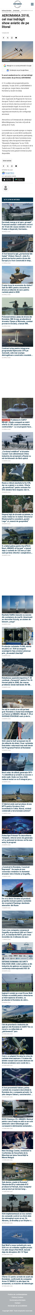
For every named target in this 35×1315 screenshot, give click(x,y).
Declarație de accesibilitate (17, 1306)
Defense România (6, 10)
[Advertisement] (17, 378)
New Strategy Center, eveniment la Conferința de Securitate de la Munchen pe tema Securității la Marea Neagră (16, 1154)
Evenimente (16, 10)
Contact (17, 1303)
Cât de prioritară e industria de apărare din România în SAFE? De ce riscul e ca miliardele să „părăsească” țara (17, 1028)
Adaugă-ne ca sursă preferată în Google (19, 66)
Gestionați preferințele (17, 1300)
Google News (9, 173)
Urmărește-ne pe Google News (19, 70)
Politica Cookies (17, 1297)
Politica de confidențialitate (17, 1294)
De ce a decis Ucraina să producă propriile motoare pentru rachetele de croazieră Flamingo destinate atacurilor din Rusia (16, 902)
